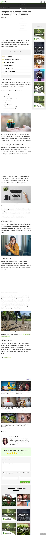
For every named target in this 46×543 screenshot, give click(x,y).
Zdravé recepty (23, 25)
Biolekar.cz (3, 7)
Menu (44, 2)
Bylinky (21, 15)
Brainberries (8, 411)
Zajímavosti (22, 5)
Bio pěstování (22, 21)
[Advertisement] (16, 28)
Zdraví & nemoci (23, 8)
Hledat (41, 2)
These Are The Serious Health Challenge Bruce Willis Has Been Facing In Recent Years (7, 408)
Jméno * (3, 476)
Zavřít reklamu (43, 533)
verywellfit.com (7, 357)
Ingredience (22, 28)
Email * (20, 476)
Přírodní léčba (22, 11)
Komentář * (4, 462)
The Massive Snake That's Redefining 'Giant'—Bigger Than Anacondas (7, 425)
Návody (21, 18)
